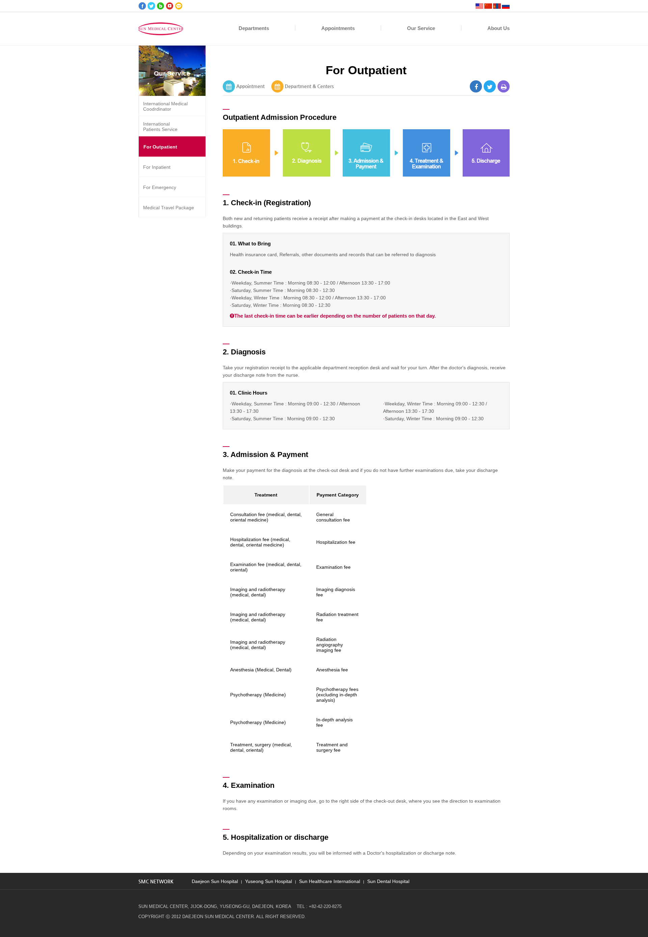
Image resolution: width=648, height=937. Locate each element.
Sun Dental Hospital (388, 881)
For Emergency (159, 187)
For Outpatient (160, 147)
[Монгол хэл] (497, 6)
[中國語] (488, 6)
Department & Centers (309, 86)
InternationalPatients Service (160, 126)
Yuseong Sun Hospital (268, 881)
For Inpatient (156, 167)
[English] (479, 6)
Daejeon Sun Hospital (215, 881)
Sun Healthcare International (329, 881)
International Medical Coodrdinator (165, 106)
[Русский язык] (506, 6)
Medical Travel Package (168, 207)
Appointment (250, 86)
